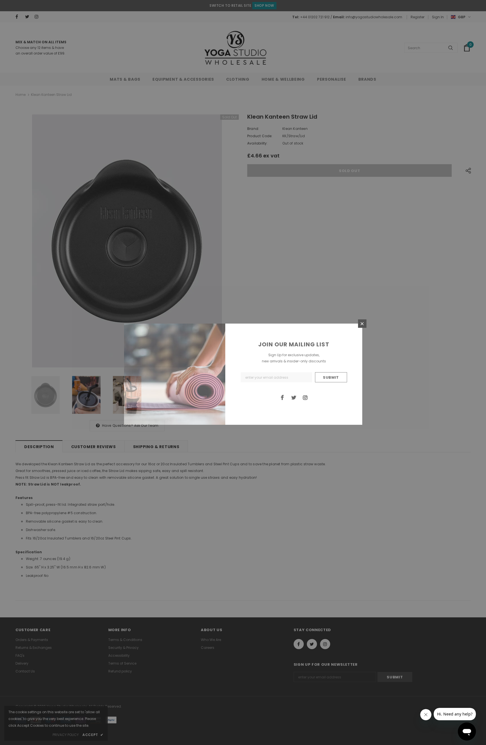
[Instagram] (305, 397)
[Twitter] (293, 397)
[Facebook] (282, 397)
